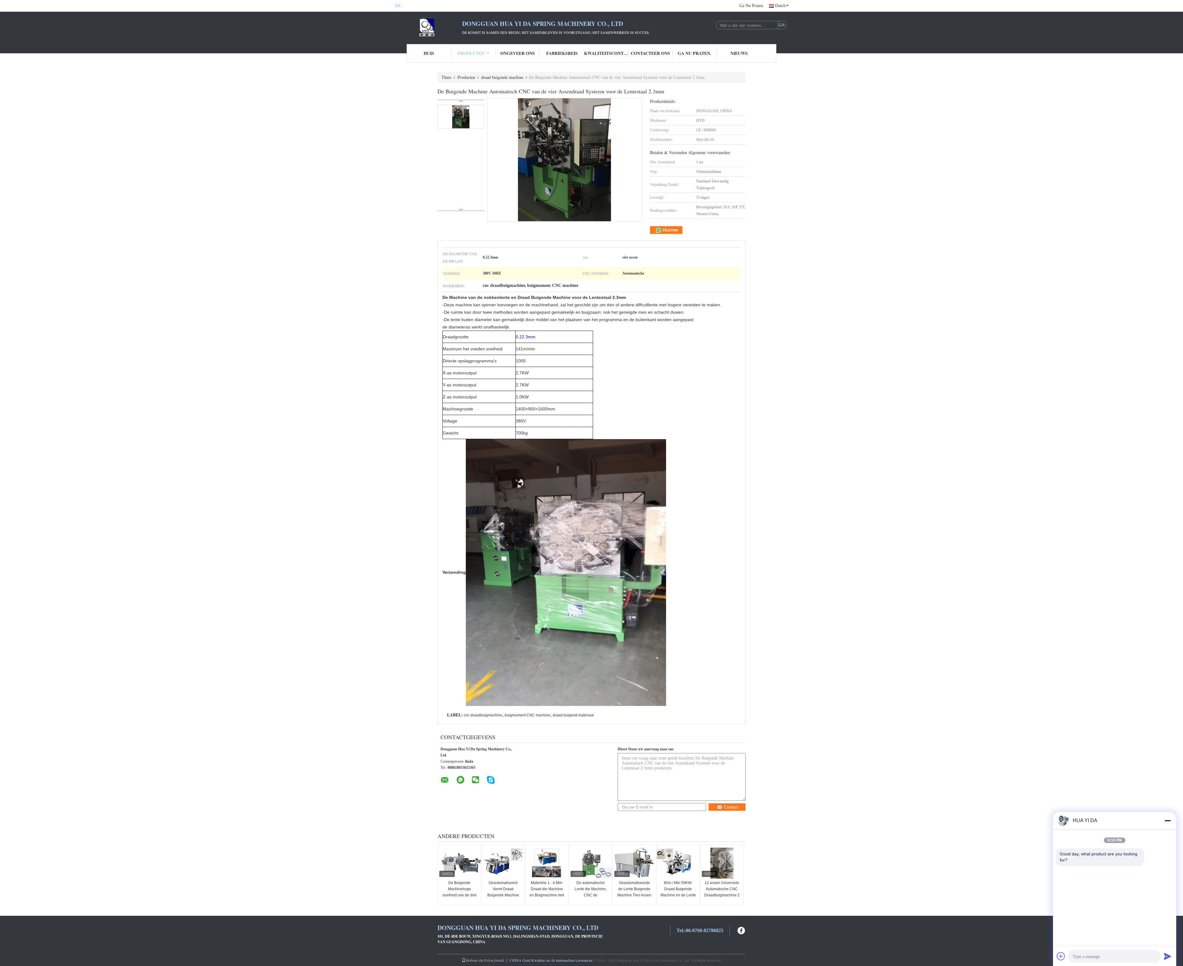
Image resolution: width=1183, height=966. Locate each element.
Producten (471, 53)
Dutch (780, 5)
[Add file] (1061, 956)
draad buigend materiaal (573, 715)
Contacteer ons (650, 53)
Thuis (446, 77)
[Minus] (1167, 820)
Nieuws (739, 53)
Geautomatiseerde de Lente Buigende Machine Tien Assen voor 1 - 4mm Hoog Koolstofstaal (634, 895)
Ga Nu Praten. (751, 5)
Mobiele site (474, 960)
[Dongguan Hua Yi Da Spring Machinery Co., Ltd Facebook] (742, 930)
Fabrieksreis (562, 53)
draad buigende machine (502, 77)
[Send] (1168, 956)
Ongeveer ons (517, 53)
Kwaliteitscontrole (606, 53)
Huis (429, 53)
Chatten (669, 230)
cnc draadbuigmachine (483, 715)
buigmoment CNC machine (527, 715)
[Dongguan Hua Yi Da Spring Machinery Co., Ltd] (428, 27)
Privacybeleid (494, 960)
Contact (731, 807)
